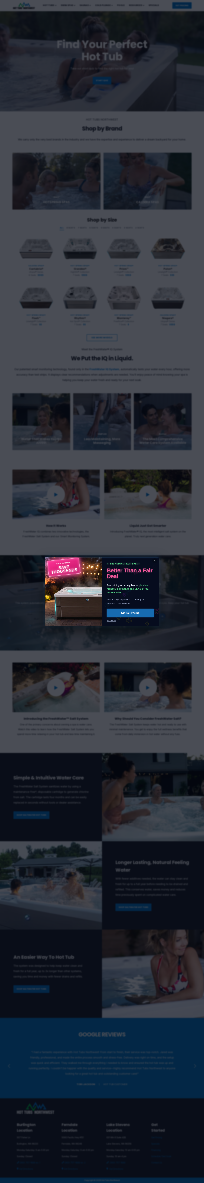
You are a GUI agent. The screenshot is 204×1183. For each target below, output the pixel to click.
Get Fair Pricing (130, 613)
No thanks (111, 620)
